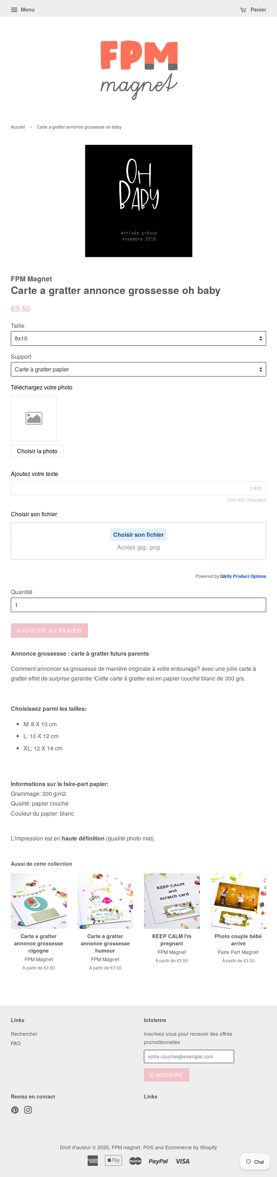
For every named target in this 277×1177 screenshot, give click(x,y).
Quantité (21, 592)
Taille (18, 325)
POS (148, 1147)
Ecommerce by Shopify (191, 1147)
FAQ (16, 1043)
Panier (257, 9)
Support (21, 356)
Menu (27, 9)
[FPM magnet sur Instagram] (28, 1111)
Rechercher (24, 1033)
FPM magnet (126, 1147)
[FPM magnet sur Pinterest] (15, 1111)
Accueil (18, 127)
